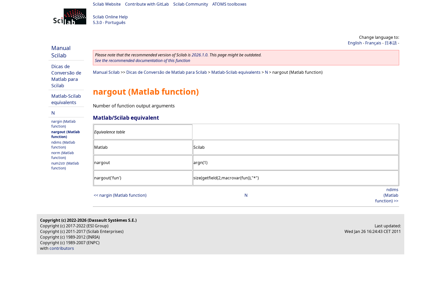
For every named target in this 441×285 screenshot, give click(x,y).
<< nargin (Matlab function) (120, 195)
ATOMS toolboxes (229, 4)
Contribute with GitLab (147, 4)
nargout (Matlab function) (65, 134)
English (355, 43)
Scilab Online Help (110, 17)
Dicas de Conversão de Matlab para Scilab (66, 76)
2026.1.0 (199, 55)
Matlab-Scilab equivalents (66, 99)
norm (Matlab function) (62, 155)
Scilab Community (190, 4)
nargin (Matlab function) (63, 124)
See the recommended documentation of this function (142, 60)
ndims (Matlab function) (63, 145)
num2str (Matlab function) (65, 165)
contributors (62, 248)
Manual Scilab (61, 51)
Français (373, 43)
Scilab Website (107, 4)
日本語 (391, 43)
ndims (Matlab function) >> (386, 195)
